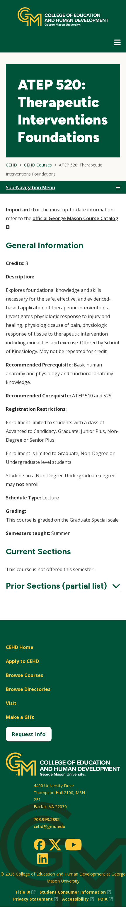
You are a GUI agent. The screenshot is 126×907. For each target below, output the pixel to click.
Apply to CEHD (22, 661)
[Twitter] (55, 845)
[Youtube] (73, 845)
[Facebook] (39, 844)
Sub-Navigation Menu (30, 187)
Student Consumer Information (75, 892)
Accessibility (78, 899)
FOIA (105, 899)
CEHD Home (19, 647)
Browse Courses (24, 675)
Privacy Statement (35, 899)
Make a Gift (20, 717)
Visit (11, 703)
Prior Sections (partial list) (63, 586)
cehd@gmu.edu (49, 826)
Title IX (25, 892)
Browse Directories (28, 689)
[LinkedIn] (42, 858)
